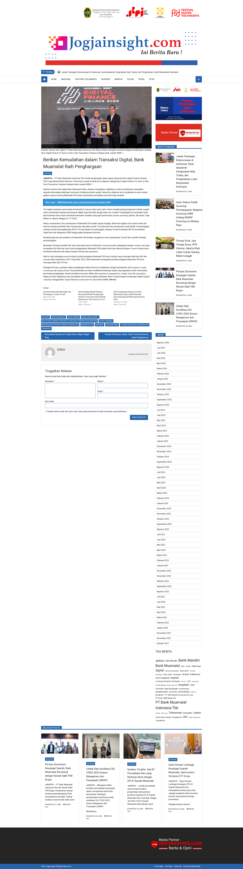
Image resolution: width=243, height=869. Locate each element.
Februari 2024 (163, 498)
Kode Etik (178, 866)
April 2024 (161, 487)
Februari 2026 (163, 373)
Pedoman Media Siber (192, 866)
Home (54, 79)
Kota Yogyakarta (163, 678)
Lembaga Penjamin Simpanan (168, 681)
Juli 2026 (161, 347)
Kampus (118, 79)
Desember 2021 (164, 633)
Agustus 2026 (163, 342)
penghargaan (112, 325)
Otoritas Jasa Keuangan (167, 688)
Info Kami (169, 866)
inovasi (192, 671)
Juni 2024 (161, 477)
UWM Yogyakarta (194, 717)
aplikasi (45, 317)
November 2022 (164, 576)
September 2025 (164, 399)
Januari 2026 (162, 378)
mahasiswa (195, 681)
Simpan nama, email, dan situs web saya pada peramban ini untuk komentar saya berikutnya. (87, 411)
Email (100, 391)
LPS (188, 681)
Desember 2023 (164, 508)
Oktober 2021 (163, 643)
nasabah (99, 325)
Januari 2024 (162, 503)
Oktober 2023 (163, 519)
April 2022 (161, 612)
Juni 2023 (161, 539)
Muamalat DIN (87, 325)
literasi (183, 682)
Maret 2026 (162, 368)
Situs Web (49, 401)
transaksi (46, 328)
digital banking (106, 321)
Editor (67, 804)
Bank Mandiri (189, 660)
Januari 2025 (162, 441)
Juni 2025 (161, 415)
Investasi (159, 674)
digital (160, 670)
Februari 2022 (163, 622)
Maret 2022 (162, 617)
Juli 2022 (161, 596)
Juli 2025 (161, 410)
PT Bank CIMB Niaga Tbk (166, 698)
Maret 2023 (162, 555)
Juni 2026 (161, 353)
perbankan (173, 692)
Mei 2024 (161, 482)
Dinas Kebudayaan (172, 671)
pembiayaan (184, 688)
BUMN (188, 666)
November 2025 (164, 389)
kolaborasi (195, 674)
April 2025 (161, 425)
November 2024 (164, 451)
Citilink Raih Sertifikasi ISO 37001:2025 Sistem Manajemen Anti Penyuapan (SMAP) (186, 313)
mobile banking (161, 685)
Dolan (130, 79)
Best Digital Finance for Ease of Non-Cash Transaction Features (69, 321)
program (160, 694)
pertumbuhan (184, 691)
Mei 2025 (161, 420)
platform (193, 692)
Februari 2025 (163, 436)
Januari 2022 (162, 627)
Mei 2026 (161, 358)
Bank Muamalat (58, 317)
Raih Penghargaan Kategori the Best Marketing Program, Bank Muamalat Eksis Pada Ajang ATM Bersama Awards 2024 (129, 296)
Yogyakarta (160, 720)
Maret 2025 (162, 430)
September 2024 (164, 461)
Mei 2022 (161, 607)
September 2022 (164, 586)
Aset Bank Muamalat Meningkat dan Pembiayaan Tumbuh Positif (57, 293)
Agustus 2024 (163, 467)
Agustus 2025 (163, 404)
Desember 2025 (164, 384)
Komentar (50, 381)
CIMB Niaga (196, 666)
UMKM (197, 713)
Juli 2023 (161, 534)
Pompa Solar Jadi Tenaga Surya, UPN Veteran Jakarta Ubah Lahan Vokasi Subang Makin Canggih (188, 248)
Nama (100, 381)
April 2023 (161, 550)
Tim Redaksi (159, 866)
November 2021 (164, 638)
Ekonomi (105, 79)
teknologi (164, 713)
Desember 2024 (164, 446)
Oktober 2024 (163, 456)
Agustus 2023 (163, 529)
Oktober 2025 (163, 394)
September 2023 (164, 524)
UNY (185, 717)
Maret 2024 (162, 493)
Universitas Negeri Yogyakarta (168, 717)
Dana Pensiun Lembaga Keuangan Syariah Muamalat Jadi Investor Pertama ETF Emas (181, 770)
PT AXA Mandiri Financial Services (179, 695)
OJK (192, 685)
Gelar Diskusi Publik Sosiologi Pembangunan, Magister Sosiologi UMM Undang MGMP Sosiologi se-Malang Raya (111, 72)
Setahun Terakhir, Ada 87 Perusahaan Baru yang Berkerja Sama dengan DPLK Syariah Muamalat (141, 775)
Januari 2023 (162, 565)
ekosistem (184, 670)
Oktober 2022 (163, 581)
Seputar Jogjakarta (86, 79)
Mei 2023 (161, 544)
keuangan (177, 674)
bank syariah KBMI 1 (90, 317)
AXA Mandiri (171, 660)
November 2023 (164, 513)
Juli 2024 (161, 472)
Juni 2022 (161, 601)
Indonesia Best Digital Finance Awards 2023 (60, 325)
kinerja (185, 674)
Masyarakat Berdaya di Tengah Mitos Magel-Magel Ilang (67, 336)
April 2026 (161, 363)
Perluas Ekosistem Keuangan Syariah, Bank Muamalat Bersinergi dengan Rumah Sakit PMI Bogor (186, 281)
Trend (141, 79)
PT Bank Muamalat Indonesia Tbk (134, 325)
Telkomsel (175, 713)
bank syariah (73, 317)
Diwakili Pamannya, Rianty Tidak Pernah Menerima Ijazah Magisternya (126, 336)
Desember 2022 (164, 570)
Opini (151, 79)
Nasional (66, 79)
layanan (175, 678)
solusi (158, 713)
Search (199, 79)
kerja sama (167, 674)
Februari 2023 (163, 560)
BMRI (183, 666)
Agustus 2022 (163, 591)
